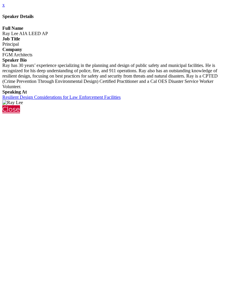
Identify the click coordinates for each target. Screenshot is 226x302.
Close (11, 109)
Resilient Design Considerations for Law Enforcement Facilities (61, 97)
